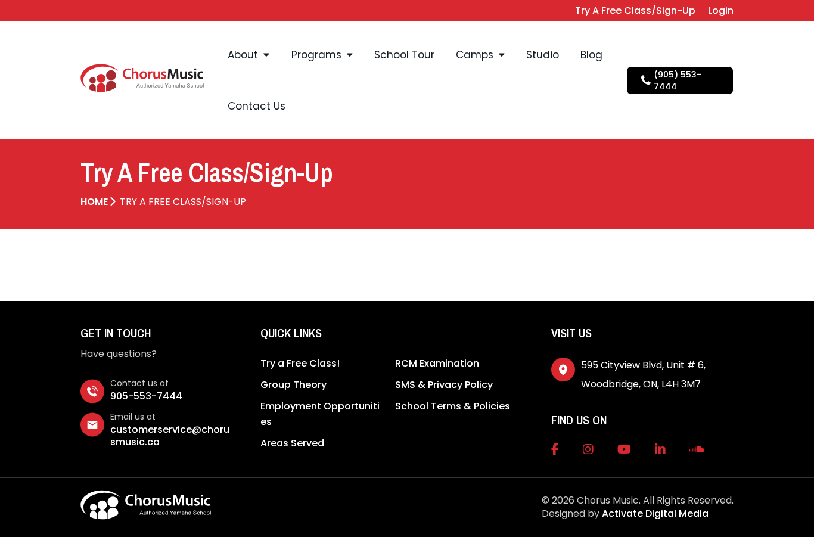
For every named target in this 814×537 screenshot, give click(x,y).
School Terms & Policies (452, 406)
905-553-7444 (146, 396)
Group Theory (293, 385)
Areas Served (292, 443)
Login (721, 10)
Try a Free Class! (300, 363)
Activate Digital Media (655, 513)
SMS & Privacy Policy (444, 385)
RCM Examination (437, 363)
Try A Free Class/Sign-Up (635, 10)
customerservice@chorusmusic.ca (169, 435)
